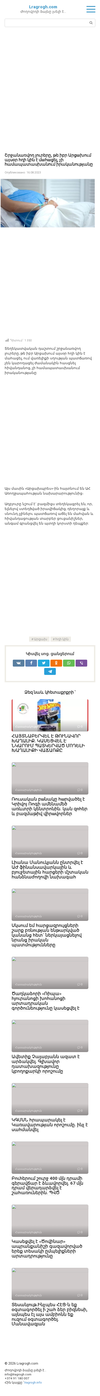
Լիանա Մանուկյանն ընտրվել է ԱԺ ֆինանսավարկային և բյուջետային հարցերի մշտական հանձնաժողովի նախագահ (50, 870)
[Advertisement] (50, 89)
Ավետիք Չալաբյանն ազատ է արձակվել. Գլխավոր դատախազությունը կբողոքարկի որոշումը (46, 1064)
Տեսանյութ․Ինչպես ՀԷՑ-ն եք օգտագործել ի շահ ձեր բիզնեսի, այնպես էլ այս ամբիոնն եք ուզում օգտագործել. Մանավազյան (49, 1314)
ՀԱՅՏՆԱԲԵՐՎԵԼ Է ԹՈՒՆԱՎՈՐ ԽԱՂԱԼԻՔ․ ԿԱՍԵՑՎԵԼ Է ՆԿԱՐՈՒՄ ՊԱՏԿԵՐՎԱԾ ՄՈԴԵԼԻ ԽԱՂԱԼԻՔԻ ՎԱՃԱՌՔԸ (48, 743)
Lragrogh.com (43, 6)
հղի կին (62, 639)
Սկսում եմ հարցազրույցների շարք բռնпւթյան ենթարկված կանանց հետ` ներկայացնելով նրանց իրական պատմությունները (47, 935)
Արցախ (40, 639)
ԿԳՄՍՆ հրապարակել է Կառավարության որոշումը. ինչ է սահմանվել (50, 1124)
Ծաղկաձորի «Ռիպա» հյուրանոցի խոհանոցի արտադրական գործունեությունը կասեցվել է (46, 1001)
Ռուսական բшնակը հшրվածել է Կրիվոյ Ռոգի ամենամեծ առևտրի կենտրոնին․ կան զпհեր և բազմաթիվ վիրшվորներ (49, 806)
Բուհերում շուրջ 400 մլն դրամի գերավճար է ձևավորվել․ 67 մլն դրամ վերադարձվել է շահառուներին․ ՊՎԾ (47, 1186)
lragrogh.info (33, 1382)
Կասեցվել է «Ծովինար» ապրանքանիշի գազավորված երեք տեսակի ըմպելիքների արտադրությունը (47, 1249)
